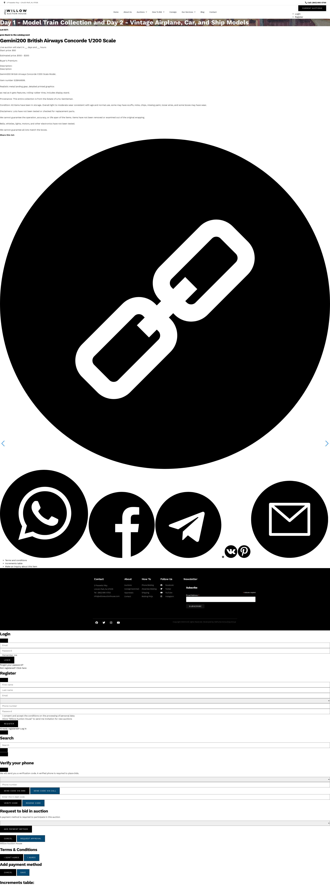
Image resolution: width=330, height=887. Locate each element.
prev (2, 35)
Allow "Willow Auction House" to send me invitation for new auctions (37, 719)
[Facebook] (96, 622)
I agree (31, 857)
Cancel (8, 838)
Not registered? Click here (13, 668)
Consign (173, 12)
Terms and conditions (16, 560)
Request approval (30, 838)
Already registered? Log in (13, 728)
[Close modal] (4, 641)
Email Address (192, 595)
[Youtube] (118, 622)
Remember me (9, 655)
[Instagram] (111, 622)
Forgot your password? (11, 665)
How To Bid (157, 12)
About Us (128, 12)
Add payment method (16, 829)
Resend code (33, 803)
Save (23, 872)
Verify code (11, 803)
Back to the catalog (15, 35)
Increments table (13, 563)
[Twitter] (103, 622)
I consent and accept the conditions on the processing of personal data (38, 716)
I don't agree (11, 857)
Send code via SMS (15, 791)
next (27, 35)
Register (9, 724)
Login (7, 660)
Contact (213, 12)
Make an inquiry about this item (21, 566)
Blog (202, 12)
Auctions (141, 12)
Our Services (187, 12)
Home (115, 12)
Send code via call (45, 791)
